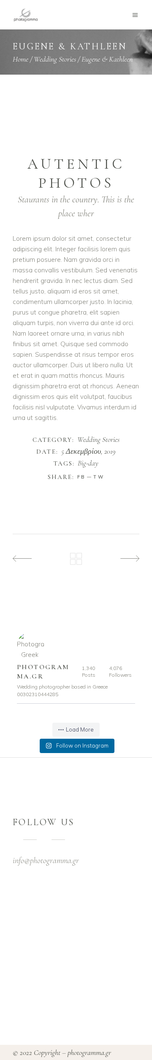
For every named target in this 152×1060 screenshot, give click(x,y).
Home (20, 59)
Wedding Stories (55, 59)
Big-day (88, 463)
